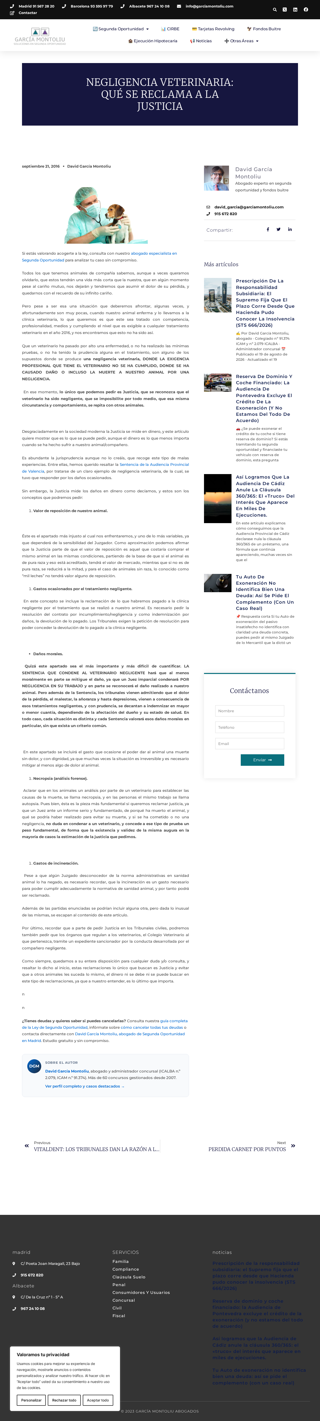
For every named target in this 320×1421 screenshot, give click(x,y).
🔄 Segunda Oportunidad (118, 29)
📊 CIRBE (170, 29)
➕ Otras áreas (238, 41)
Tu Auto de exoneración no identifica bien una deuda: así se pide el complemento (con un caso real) (259, 1376)
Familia (120, 1261)
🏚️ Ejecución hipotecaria (153, 41)
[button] (274, 9)
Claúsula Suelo (129, 1277)
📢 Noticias (201, 41)
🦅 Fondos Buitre (264, 29)
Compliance (125, 1269)
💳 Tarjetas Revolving (213, 29)
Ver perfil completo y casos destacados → (85, 1086)
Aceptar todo (98, 1400)
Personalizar (31, 1400)
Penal (119, 1285)
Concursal (123, 1300)
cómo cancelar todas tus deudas (152, 1027)
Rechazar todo (64, 1400)
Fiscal (118, 1316)
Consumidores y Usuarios (141, 1292)
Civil (117, 1308)
